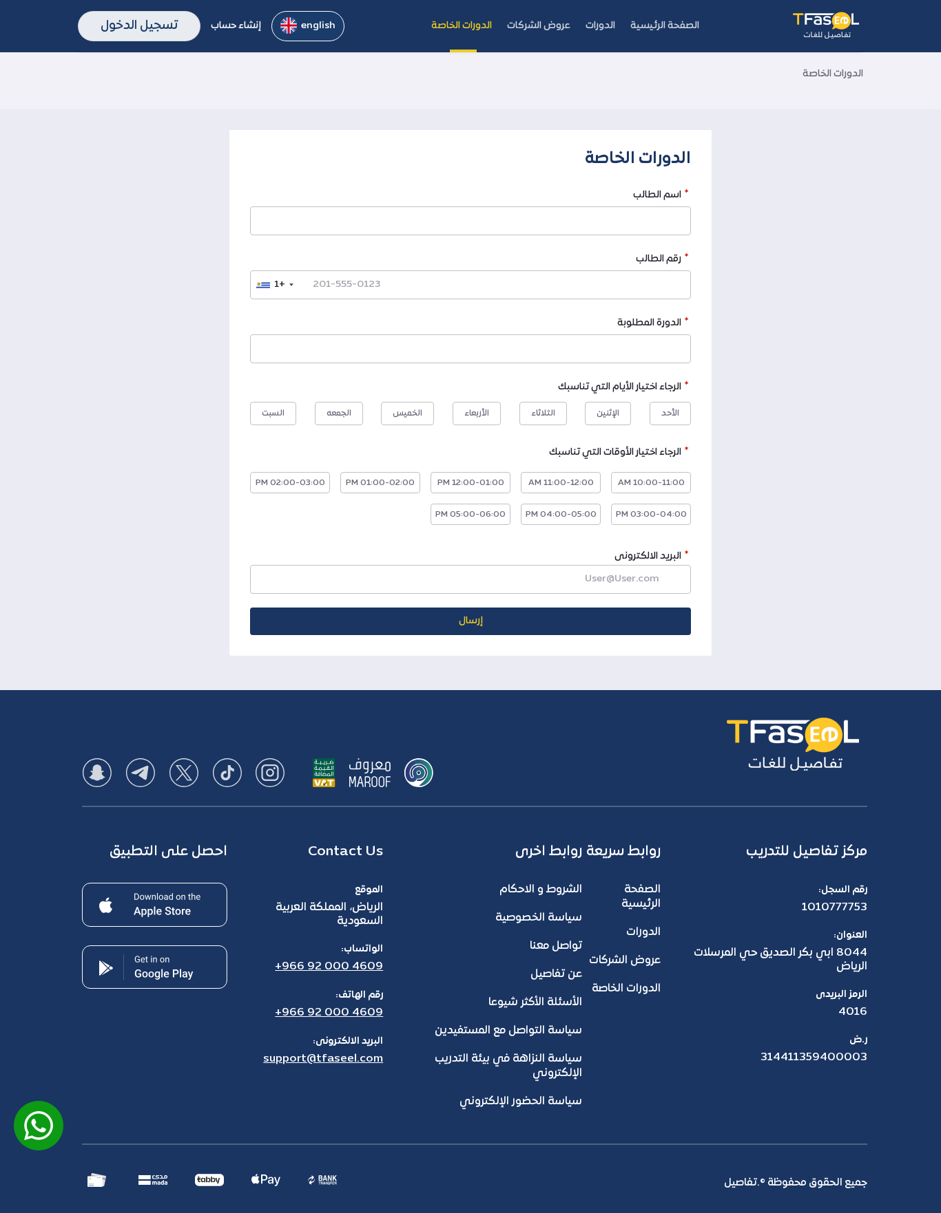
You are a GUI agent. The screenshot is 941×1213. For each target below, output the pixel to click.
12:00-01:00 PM (470, 483)
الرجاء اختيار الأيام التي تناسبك (619, 388)
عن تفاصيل (556, 974)
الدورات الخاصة (626, 989)
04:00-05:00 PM (561, 514)
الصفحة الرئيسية (641, 897)
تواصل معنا (556, 946)
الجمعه (339, 413)
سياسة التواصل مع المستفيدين (508, 1031)
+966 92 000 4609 (329, 967)
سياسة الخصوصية (538, 918)
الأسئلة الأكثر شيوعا (535, 1002)
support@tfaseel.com (323, 1059)
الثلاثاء (543, 413)
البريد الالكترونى (647, 556)
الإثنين (608, 413)
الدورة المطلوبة (649, 324)
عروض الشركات (625, 960)
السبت (273, 413)
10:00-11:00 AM (651, 483)
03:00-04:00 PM (651, 514)
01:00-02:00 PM (380, 483)
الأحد (670, 413)
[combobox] (274, 285)
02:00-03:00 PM (290, 483)
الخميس (407, 413)
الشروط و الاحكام (540, 890)
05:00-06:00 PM (470, 514)
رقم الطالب (658, 260)
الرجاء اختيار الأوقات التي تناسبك (615, 454)
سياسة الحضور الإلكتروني (520, 1101)
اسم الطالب (657, 196)
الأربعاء (476, 413)
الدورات (643, 932)
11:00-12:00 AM (561, 483)
